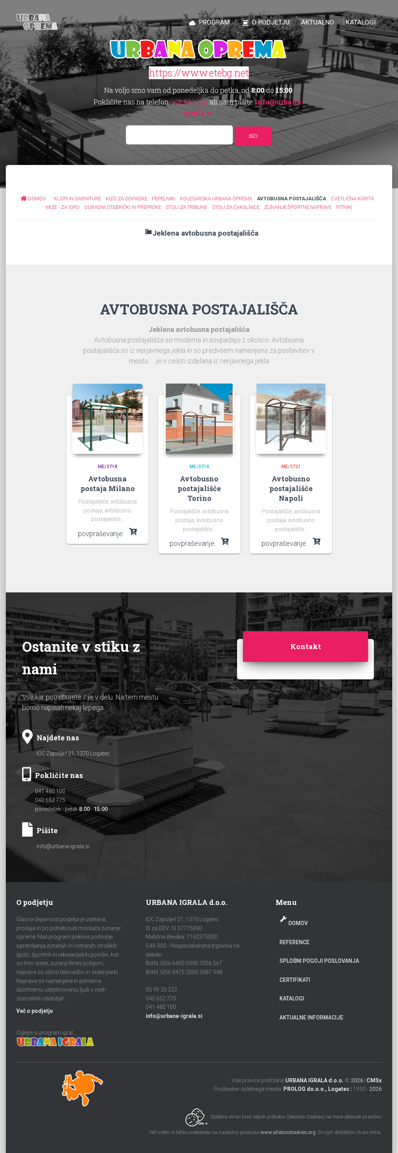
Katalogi (291, 998)
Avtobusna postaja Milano (107, 483)
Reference (294, 942)
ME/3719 (199, 466)
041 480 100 (50, 791)
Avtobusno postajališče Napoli (290, 488)
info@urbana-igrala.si (63, 846)
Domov (298, 923)
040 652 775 (50, 800)
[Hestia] (38, 22)
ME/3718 (107, 466)
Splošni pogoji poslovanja (319, 961)
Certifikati (294, 980)
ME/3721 (291, 466)
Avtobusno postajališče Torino (199, 488)
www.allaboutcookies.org (288, 1132)
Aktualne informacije (311, 1017)
